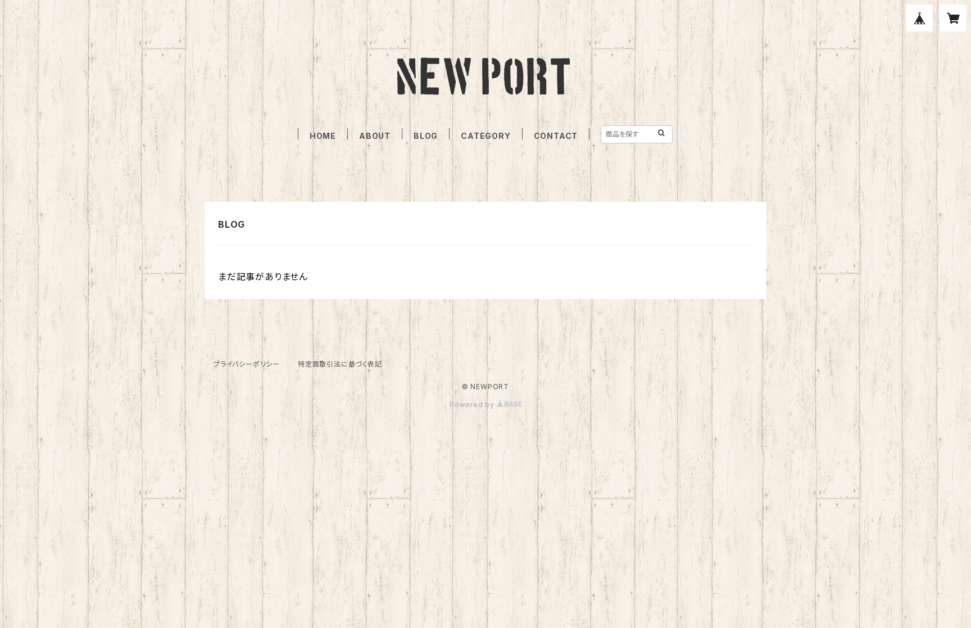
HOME (323, 136)
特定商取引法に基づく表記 (340, 364)
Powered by (473, 404)
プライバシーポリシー (247, 364)
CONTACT (556, 136)
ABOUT (375, 136)
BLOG (426, 136)
